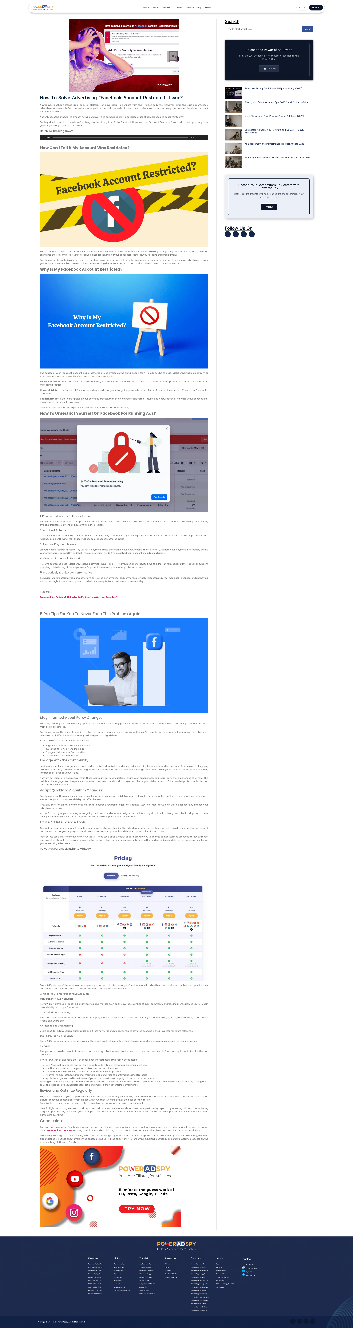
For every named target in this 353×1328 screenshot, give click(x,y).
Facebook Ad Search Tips (147, 1294)
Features (155, 7)
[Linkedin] (244, 234)
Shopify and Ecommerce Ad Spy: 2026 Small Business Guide (276, 102)
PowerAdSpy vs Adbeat (198, 1303)
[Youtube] (236, 234)
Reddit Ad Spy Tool (94, 1284)
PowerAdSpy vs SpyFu (198, 1274)
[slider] (203, 137)
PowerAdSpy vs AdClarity (199, 1290)
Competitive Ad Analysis (147, 1284)
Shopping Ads (118, 1270)
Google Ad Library (171, 1277)
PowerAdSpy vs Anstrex (199, 1267)
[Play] (43, 137)
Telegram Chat (250, 1275)
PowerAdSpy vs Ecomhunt (199, 1270)
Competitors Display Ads (122, 1290)
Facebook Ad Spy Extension (225, 1284)
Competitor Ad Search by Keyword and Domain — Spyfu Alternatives (274, 131)
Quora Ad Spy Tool (94, 1287)
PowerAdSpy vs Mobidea (199, 1307)
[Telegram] (252, 234)
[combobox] (263, 29)
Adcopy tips (143, 1287)
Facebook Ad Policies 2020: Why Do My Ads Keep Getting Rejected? (78, 597)
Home (146, 7)
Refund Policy (220, 1280)
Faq (217, 1264)
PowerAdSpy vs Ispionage (199, 1280)
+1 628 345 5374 (248, 1264)
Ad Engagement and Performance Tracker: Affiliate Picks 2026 (277, 157)
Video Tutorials (144, 1290)
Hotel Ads (117, 1284)
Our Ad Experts (221, 1270)
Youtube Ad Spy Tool (95, 1274)
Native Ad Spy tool (94, 1277)
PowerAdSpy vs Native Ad (199, 1300)
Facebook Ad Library (172, 1274)
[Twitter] (228, 234)
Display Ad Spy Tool (94, 1280)
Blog (198, 7)
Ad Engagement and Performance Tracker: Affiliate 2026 (274, 143)
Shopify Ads (118, 1280)
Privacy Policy (221, 1274)
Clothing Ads (118, 1277)
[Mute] (196, 137)
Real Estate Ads (119, 1267)
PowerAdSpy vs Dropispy (199, 1294)
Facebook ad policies (59, 1130)
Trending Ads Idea (145, 1267)
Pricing (179, 7)
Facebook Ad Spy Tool (95, 1264)
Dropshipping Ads (119, 1287)
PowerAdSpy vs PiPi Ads (199, 1310)
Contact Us (220, 1287)
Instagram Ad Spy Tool (95, 1267)
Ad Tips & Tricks (144, 1280)
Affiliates (207, 7)
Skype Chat (249, 1272)
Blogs (167, 1267)
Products (166, 7)
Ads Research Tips (145, 1264)
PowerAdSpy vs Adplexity (199, 1284)
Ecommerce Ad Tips (146, 1270)
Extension (189, 7)
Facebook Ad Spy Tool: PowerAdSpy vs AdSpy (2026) (273, 88)
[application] (124, 137)
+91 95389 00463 (251, 1268)
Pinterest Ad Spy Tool (95, 1290)
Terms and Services (222, 1277)
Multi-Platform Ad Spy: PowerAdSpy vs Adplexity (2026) (274, 116)
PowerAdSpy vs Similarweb (199, 1287)
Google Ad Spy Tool (94, 1270)
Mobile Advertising (145, 1277)
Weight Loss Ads (119, 1264)
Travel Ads (117, 1274)
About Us (219, 1267)
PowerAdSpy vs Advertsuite (200, 1297)
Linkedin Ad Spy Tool (95, 1294)
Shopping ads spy (145, 1274)
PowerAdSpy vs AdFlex (198, 1264)
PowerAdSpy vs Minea (198, 1277)
